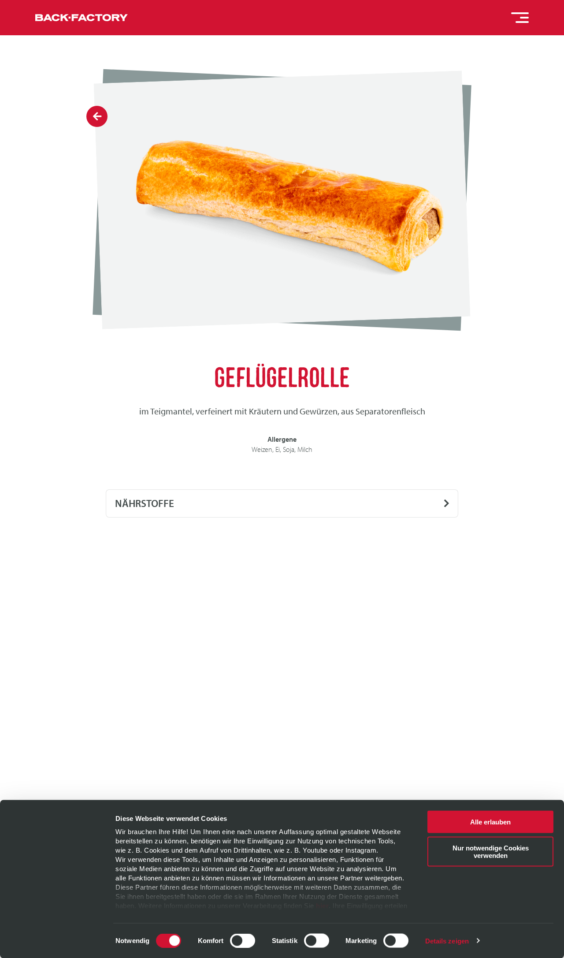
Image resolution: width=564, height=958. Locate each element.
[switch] (242, 940)
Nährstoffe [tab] (144, 503)
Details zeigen (447, 940)
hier (322, 906)
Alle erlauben (490, 822)
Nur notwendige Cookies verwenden (491, 851)
